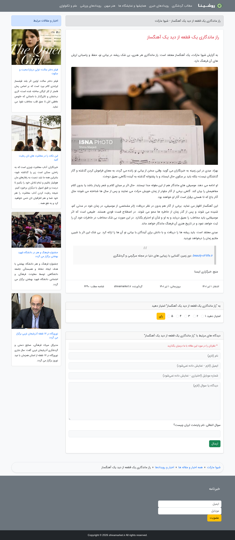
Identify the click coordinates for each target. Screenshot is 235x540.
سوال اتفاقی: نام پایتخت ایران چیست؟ (196, 425)
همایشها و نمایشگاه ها (132, 5)
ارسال (215, 443)
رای (161, 316)
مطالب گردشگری (182, 5)
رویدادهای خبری (159, 5)
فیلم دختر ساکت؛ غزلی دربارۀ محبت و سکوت (38, 72)
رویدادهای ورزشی (90, 5)
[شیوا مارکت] (210, 5)
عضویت (214, 518)
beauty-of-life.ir (202, 255)
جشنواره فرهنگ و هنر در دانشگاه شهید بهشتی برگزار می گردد (38, 254)
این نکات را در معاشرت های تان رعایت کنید (38, 158)
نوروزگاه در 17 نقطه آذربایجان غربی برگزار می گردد (37, 336)
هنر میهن (109, 5)
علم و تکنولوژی (68, 5)
